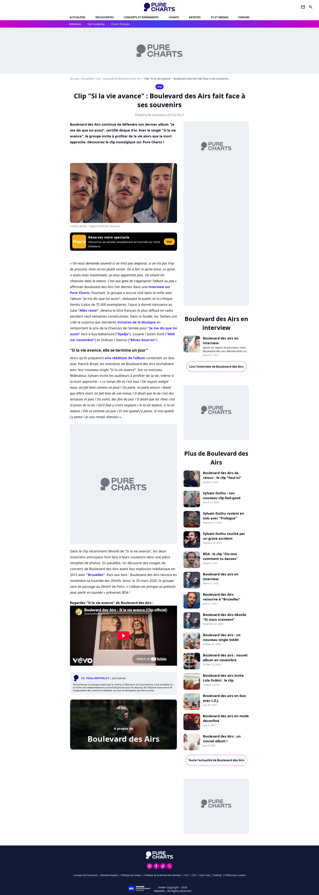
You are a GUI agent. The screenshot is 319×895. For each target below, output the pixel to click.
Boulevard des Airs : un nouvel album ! (222, 738)
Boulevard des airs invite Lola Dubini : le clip (223, 677)
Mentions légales (109, 875)
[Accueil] (159, 7)
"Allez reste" (88, 310)
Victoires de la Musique (136, 322)
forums (243, 17)
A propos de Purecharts (85, 875)
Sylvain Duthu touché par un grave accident (224, 536)
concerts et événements (141, 17)
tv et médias (219, 17)
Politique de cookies (131, 875)
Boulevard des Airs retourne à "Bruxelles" (221, 596)
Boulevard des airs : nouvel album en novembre (225, 657)
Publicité (217, 875)
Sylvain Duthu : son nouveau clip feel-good (221, 495)
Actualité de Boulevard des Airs (122, 78)
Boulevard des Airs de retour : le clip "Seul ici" (222, 475)
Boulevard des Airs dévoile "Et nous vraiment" (224, 617)
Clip (98, 78)
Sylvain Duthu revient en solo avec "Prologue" (223, 515)
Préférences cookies (235, 875)
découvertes (104, 17)
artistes (195, 17)
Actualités (77, 17)
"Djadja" (123, 334)
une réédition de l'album (125, 358)
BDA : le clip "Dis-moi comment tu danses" (220, 556)
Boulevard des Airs (124, 738)
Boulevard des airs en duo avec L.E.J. (224, 698)
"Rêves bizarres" (142, 340)
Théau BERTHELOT (97, 678)
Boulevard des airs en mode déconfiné (226, 718)
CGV (194, 875)
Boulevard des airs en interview (221, 340)
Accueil (74, 78)
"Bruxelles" (95, 574)
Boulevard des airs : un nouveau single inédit (222, 637)
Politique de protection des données (162, 875)
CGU (186, 875)
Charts (174, 17)
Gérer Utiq (204, 875)
